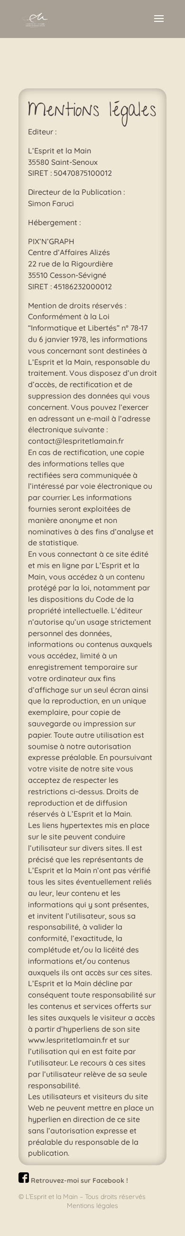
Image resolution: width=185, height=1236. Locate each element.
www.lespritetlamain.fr (68, 1040)
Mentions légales (92, 1205)
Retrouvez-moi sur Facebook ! (78, 1180)
